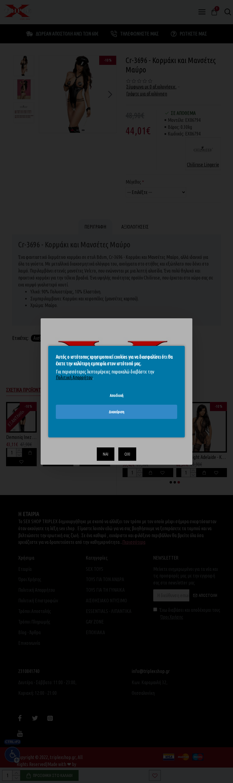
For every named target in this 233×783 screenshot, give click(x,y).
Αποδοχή (116, 395)
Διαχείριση (116, 412)
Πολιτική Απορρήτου (74, 377)
